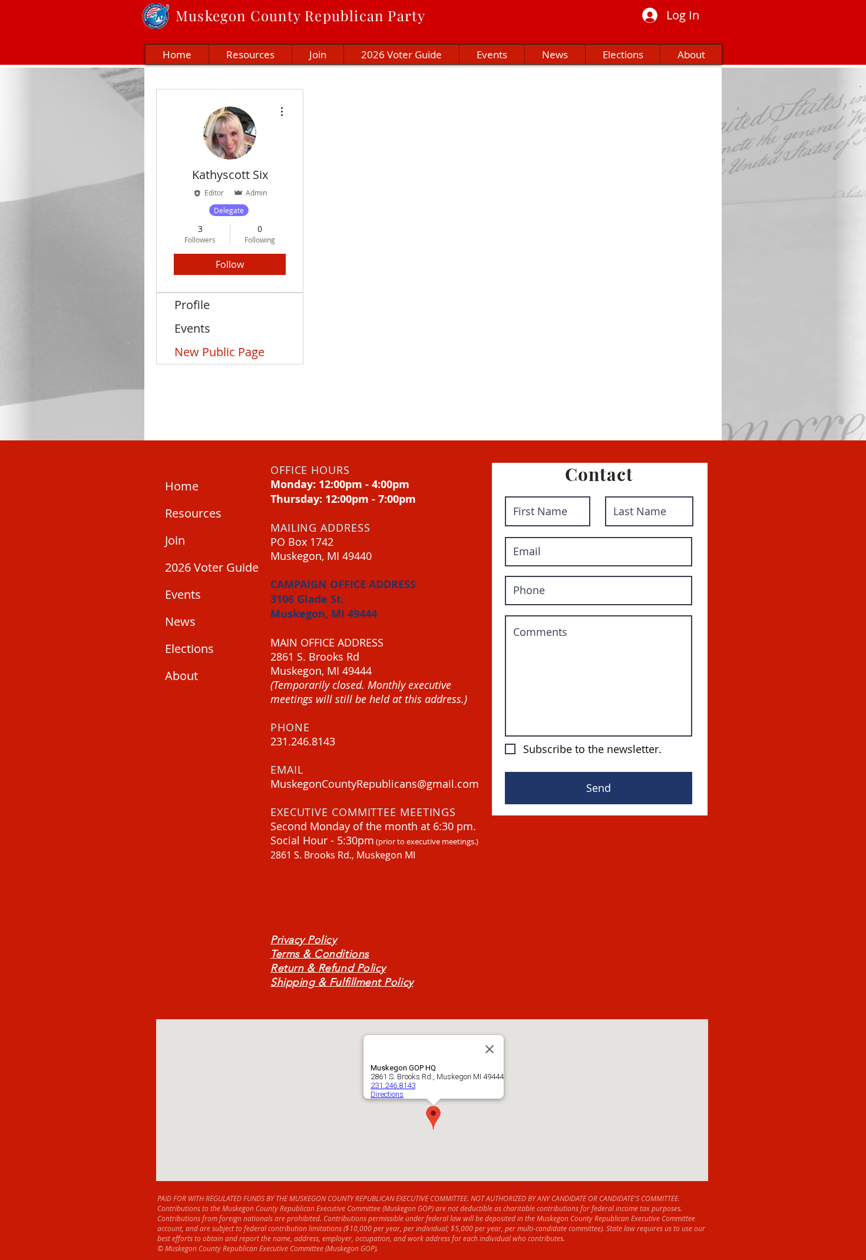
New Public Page (219, 352)
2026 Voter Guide (209, 567)
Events (192, 328)
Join (175, 540)
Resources (193, 513)
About (181, 676)
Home (182, 486)
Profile (192, 305)
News (180, 621)
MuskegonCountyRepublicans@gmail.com (374, 784)
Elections (189, 648)
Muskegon (211, 15)
